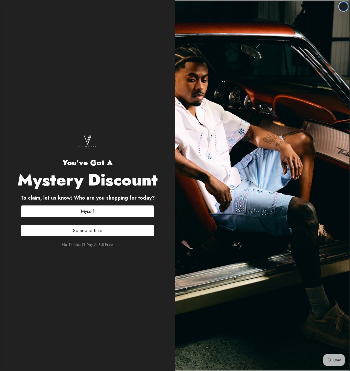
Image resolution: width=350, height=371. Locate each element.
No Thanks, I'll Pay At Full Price (87, 244)
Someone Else (87, 230)
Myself (87, 211)
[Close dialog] (343, 6)
